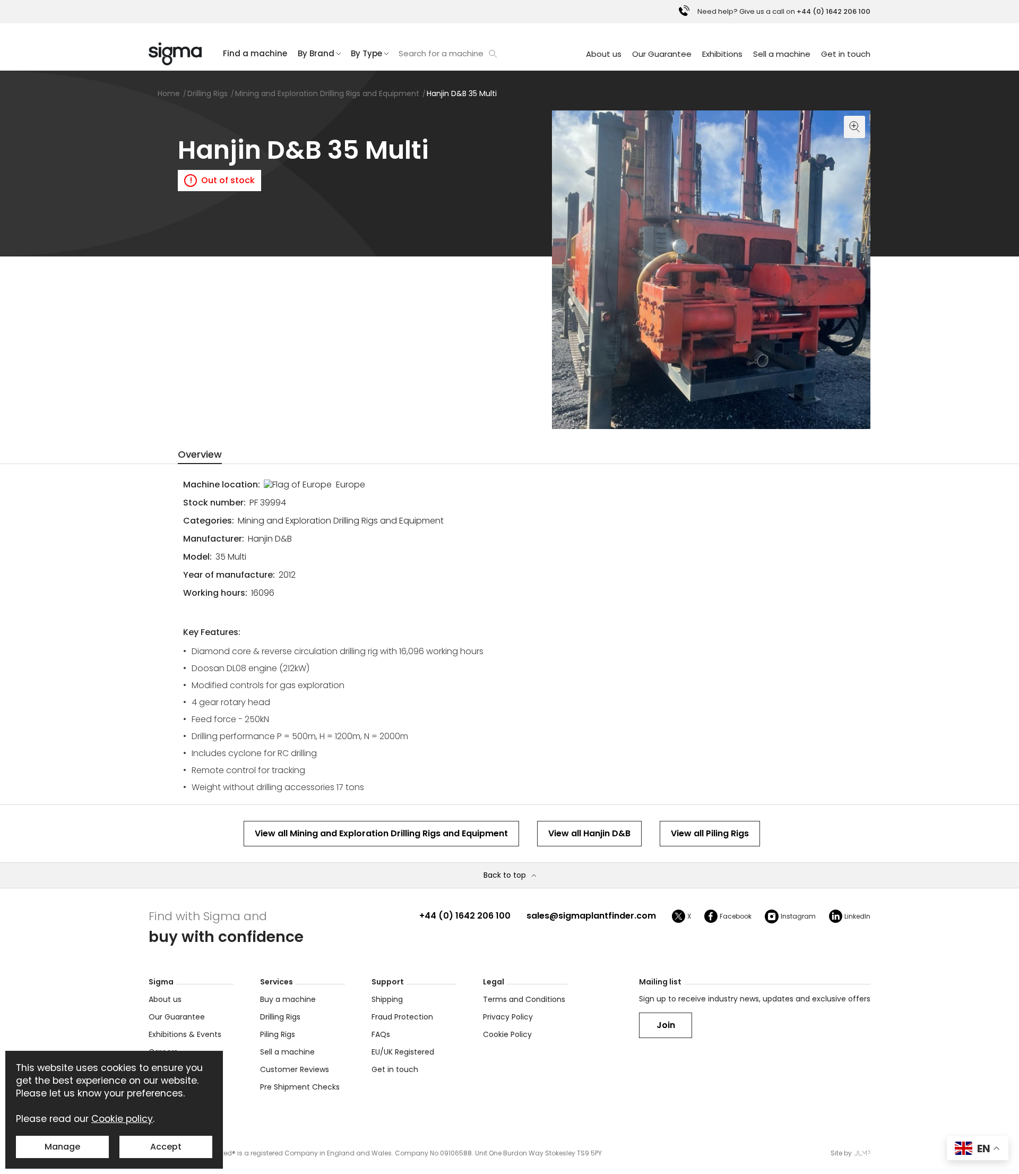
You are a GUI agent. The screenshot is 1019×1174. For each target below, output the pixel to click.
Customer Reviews (294, 1069)
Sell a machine (781, 53)
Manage (62, 1147)
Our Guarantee (662, 53)
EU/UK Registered (403, 1052)
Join (666, 1025)
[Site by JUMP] (862, 1153)
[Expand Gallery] (711, 269)
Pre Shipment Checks (300, 1087)
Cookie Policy (507, 1034)
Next (859, 418)
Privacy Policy (508, 1017)
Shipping (387, 999)
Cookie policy (122, 1118)
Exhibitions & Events (185, 1034)
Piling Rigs (277, 1034)
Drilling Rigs (280, 1017)
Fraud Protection (402, 1017)
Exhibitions (722, 53)
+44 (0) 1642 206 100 (465, 916)
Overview (200, 454)
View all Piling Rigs (710, 833)
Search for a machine (441, 53)
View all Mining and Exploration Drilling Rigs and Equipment (381, 833)
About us (603, 53)
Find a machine (255, 53)
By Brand (316, 53)
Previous (562, 418)
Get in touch (845, 53)
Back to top (504, 875)
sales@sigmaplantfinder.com (591, 916)
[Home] (175, 53)
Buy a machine (288, 999)
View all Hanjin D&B (589, 833)
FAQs (381, 1034)
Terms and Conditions (524, 999)
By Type (366, 53)
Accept (166, 1147)
